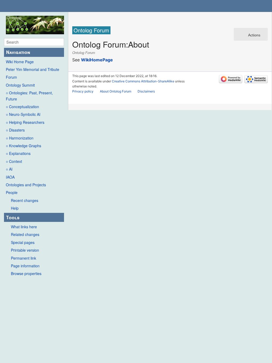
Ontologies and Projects (26, 184)
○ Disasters (15, 130)
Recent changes (24, 200)
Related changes (25, 234)
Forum (11, 77)
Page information (25, 265)
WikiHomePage (97, 59)
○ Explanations (18, 153)
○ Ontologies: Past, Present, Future (29, 95)
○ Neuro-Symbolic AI (23, 114)
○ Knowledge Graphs (23, 145)
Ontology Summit (20, 85)
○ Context (14, 161)
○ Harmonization (19, 138)
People (12, 192)
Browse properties (26, 273)
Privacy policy (83, 91)
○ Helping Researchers (25, 122)
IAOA (10, 177)
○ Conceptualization (22, 106)
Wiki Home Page (20, 61)
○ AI (9, 169)
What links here (24, 226)
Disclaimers (146, 91)
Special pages (23, 242)
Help (15, 208)
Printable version (25, 250)
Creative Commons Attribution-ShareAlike (143, 81)
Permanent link (23, 258)
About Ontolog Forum (115, 91)
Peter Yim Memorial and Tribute (32, 69)
